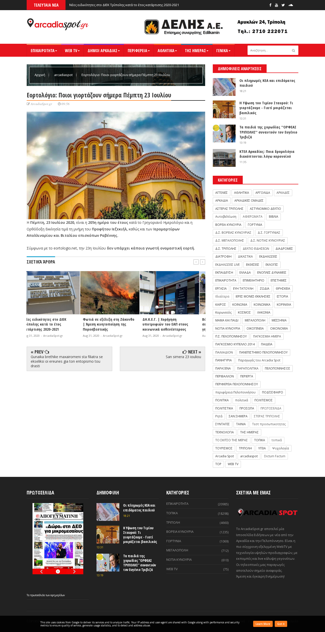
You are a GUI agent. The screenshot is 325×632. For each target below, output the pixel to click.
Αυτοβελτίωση (225, 216)
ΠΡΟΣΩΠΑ (246, 408)
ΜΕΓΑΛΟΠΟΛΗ (255, 320)
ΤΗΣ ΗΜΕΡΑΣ (195, 50)
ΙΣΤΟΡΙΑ (282, 296)
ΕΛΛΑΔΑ (245, 272)
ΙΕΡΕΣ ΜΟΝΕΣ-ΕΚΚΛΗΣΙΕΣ (253, 296)
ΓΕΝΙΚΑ (222, 50)
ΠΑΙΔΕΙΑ (266, 344)
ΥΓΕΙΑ (262, 448)
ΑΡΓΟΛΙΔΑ (262, 192)
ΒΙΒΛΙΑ (273, 216)
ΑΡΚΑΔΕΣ (283, 192)
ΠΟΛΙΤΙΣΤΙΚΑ (224, 408)
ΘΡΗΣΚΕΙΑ (283, 288)
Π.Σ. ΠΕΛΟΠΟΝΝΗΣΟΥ (231, 336)
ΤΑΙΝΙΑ (241, 424)
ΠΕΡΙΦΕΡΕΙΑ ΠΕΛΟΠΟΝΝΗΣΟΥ (236, 384)
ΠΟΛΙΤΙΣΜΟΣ (263, 400)
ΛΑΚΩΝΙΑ (263, 312)
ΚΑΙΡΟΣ (220, 304)
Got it (281, 624)
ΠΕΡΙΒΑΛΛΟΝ (224, 376)
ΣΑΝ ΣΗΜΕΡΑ (238, 416)
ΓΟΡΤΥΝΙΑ (255, 225)
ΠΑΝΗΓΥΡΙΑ (223, 360)
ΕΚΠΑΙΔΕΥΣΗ (224, 272)
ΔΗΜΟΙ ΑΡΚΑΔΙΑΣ (102, 50)
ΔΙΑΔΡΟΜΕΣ (284, 248)
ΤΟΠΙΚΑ (259, 440)
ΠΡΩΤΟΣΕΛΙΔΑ (271, 408)
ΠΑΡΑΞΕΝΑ (223, 368)
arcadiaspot (63, 74)
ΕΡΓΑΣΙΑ (221, 288)
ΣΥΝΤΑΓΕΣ (222, 424)
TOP (218, 464)
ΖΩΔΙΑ (264, 288)
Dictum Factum (274, 456)
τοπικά (276, 440)
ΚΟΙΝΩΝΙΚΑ (262, 304)
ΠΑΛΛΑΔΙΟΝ (224, 352)
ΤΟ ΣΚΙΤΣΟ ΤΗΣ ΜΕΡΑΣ (231, 440)
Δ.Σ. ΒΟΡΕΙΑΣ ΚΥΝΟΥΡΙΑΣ (233, 232)
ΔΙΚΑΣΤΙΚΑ (245, 256)
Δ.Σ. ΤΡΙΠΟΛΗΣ (225, 248)
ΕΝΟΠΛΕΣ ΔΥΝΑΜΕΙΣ (271, 272)
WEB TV (71, 50)
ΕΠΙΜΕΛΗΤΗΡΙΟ (253, 280)
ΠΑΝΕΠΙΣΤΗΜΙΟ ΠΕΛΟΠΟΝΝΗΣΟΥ (263, 352)
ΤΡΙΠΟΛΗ (245, 448)
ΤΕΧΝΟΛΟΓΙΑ (224, 432)
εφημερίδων (58, 595)
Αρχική (40, 74)
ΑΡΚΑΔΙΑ (221, 200)
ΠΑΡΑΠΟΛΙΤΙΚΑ (247, 368)
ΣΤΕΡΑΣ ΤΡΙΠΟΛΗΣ (267, 416)
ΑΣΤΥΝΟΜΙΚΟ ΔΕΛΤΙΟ (265, 209)
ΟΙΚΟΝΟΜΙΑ (279, 328)
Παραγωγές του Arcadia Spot (259, 360)
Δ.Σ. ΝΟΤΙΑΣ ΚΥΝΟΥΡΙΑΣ (267, 240)
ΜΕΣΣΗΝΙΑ (279, 320)
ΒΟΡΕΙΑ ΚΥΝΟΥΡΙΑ (228, 225)
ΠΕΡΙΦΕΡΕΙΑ (137, 50)
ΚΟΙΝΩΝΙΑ (239, 304)
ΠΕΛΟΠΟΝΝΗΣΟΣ (277, 368)
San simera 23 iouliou (183, 356)
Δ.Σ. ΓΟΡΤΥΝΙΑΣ (269, 232)
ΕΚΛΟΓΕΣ (272, 264)
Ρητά (218, 416)
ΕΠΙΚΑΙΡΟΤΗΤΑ (43, 50)
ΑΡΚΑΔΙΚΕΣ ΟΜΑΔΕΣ (249, 200)
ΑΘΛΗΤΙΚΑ (166, 50)
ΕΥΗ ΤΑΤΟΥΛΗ (243, 288)
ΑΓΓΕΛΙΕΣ (221, 192)
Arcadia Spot (224, 456)
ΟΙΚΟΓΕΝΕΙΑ (255, 328)
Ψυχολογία (280, 448)
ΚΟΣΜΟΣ (244, 312)
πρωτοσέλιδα (38, 595)
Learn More (263, 624)
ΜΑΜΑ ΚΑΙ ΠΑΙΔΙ (226, 320)
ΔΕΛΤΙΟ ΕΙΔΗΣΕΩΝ (256, 248)
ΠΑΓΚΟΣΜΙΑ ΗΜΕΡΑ (267, 336)
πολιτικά (241, 400)
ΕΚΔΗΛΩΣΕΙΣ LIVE (227, 264)
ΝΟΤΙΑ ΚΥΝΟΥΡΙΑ (227, 328)
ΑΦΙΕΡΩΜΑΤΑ (253, 216)
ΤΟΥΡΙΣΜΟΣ (224, 448)
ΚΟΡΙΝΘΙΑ (284, 304)
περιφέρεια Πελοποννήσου (235, 392)
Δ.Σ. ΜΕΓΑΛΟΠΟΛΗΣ (229, 240)
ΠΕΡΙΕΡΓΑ (246, 376)
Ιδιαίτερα (222, 296)
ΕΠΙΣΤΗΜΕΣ (279, 280)
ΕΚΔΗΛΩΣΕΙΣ (268, 256)
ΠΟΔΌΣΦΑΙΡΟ (272, 392)
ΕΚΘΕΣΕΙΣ (252, 264)
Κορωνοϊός (223, 312)
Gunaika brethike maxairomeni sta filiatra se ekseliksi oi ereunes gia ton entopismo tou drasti (67, 361)
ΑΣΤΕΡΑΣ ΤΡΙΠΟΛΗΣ (229, 209)
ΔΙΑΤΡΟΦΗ (223, 256)
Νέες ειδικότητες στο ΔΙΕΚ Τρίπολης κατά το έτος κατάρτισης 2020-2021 (124, 5)
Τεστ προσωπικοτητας (269, 424)
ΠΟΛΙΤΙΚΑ (222, 400)
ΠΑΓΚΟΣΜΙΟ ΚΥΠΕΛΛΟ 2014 (235, 344)
